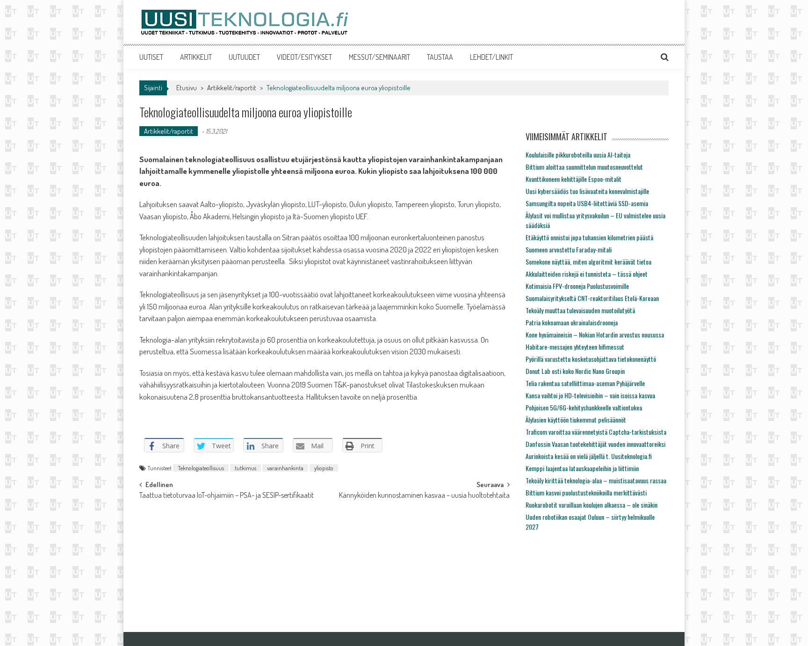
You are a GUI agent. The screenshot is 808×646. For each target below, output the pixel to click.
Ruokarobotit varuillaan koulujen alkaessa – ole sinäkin (591, 505)
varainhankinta (285, 468)
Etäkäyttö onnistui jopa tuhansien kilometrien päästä (589, 237)
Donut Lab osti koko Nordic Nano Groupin (575, 371)
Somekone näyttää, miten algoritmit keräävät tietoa (588, 261)
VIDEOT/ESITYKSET (304, 57)
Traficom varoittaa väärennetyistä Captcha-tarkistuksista (596, 432)
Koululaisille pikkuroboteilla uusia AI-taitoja (578, 154)
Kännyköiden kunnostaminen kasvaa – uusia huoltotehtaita (424, 496)
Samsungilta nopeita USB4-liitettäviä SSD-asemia (587, 203)
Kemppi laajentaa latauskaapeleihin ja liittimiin (582, 468)
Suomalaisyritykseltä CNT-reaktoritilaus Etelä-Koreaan (592, 298)
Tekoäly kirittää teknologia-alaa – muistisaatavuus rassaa (596, 480)
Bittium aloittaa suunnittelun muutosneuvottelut (584, 167)
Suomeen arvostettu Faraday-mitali (569, 249)
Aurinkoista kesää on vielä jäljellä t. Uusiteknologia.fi (589, 456)
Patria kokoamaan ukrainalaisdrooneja (572, 322)
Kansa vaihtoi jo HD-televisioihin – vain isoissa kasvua (590, 395)
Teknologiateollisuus (201, 468)
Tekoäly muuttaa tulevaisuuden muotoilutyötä (580, 310)
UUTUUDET (244, 57)
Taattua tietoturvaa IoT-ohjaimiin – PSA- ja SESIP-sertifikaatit (226, 496)
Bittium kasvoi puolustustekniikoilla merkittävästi (586, 492)
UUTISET (151, 57)
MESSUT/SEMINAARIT (379, 57)
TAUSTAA (440, 57)
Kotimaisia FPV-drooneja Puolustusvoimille (577, 286)
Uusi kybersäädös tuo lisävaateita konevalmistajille (587, 191)
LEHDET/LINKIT (491, 57)
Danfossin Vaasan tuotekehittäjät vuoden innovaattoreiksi (595, 444)
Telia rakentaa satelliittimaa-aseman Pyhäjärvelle (585, 383)
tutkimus (245, 468)
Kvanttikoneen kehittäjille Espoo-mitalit (573, 179)
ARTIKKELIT (196, 57)
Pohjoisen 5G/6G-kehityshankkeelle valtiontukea (584, 407)
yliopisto (323, 468)
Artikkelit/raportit (231, 87)
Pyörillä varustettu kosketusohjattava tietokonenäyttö (591, 359)
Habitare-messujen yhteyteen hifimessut (575, 347)
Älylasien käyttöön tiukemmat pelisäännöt (576, 419)
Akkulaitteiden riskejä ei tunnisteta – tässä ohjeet (587, 274)
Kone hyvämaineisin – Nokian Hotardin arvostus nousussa (595, 334)
